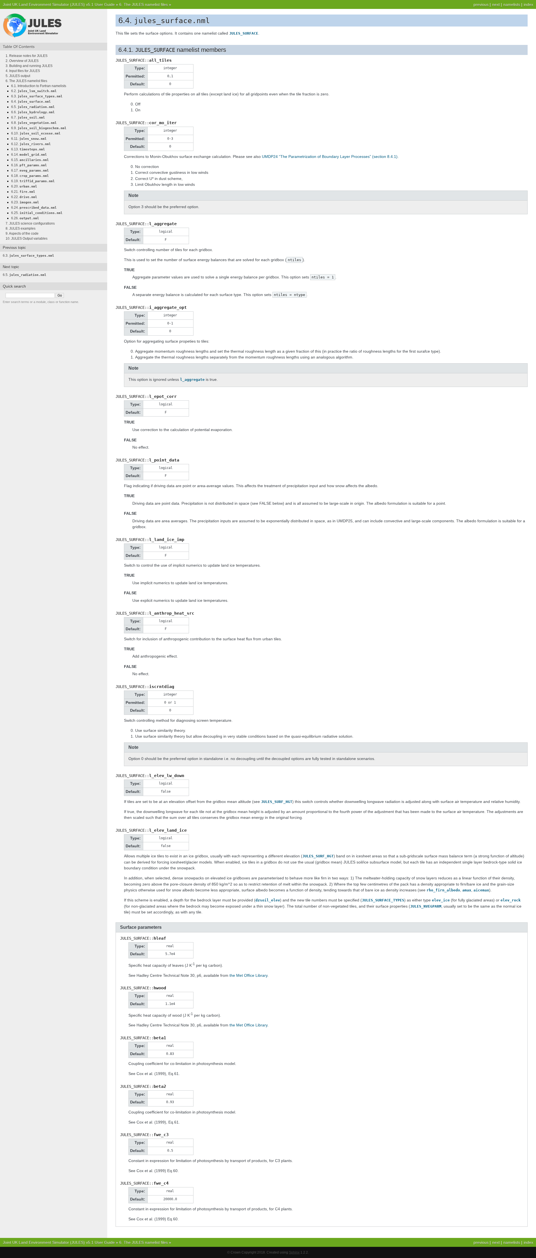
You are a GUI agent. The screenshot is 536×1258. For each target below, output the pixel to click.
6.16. (29, 165)
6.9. (38, 128)
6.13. (28, 149)
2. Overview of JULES (22, 61)
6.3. (37, 96)
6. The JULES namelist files (143, 4)
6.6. (33, 112)
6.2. (34, 91)
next (496, 4)
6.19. (33, 181)
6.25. (37, 213)
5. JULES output (18, 76)
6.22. (24, 197)
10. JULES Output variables (26, 238)
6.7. (28, 117)
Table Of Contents (19, 46)
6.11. (29, 139)
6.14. (29, 155)
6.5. (33, 107)
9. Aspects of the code (22, 233)
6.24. (34, 208)
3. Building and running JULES (29, 66)
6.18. (30, 176)
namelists (511, 4)
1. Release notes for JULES (26, 56)
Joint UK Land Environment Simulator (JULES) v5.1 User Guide (59, 4)
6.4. (31, 102)
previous (481, 4)
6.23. (25, 202)
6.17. (30, 170)
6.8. (34, 123)
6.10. (36, 133)
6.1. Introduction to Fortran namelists (38, 86)
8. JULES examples (20, 228)
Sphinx (294, 1252)
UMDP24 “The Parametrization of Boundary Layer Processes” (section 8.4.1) (330, 156)
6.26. (25, 218)
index (528, 4)
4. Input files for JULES (23, 71)
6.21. (23, 192)
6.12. (31, 144)
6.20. (24, 186)
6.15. (30, 160)
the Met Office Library (248, 975)
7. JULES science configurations (30, 223)
